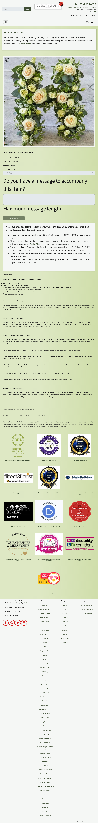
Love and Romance (45, 667)
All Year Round (45, 692)
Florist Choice (24, 44)
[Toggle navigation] (5, 22)
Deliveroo (45, 761)
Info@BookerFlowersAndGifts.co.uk (82, 7)
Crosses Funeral (45, 605)
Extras (45, 726)
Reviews (65, 634)
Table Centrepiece (45, 753)
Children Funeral (45, 613)
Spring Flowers (45, 684)
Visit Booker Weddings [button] (74, 15)
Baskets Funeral (45, 617)
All (45, 795)
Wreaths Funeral (45, 634)
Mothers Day (45, 705)
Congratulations (45, 651)
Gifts (65, 626)
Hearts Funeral (45, 630)
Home (65, 605)
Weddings (65, 622)
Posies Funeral (45, 622)
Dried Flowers (45, 718)
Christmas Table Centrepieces (45, 786)
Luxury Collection (45, 722)
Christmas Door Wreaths (45, 778)
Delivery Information (87, 609)
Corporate (65, 630)
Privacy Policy (89, 613)
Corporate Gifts (45, 713)
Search (28, 9)
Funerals (45, 807)
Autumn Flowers (45, 790)
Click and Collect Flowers (45, 770)
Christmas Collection (45, 659)
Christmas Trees (45, 782)
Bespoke (44, 642)
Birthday (45, 655)
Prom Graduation (45, 697)
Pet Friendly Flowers (45, 730)
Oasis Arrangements (45, 743)
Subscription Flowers (45, 709)
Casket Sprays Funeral (45, 609)
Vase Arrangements (45, 738)
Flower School (65, 638)
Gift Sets (45, 765)
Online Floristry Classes (45, 757)
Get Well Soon (45, 663)
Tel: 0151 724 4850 (85, 4)
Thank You (45, 701)
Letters (45, 647)
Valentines (45, 680)
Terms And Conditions (87, 605)
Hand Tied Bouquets (45, 734)
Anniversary (44, 688)
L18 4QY (25, 603)
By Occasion (45, 811)
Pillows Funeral (45, 626)
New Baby (45, 672)
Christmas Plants (45, 774)
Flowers (65, 609)
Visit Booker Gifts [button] (89, 15)
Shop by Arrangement (45, 816)
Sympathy (45, 676)
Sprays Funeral (45, 638)
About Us (65, 642)
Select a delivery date (9, 170)
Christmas (45, 799)
